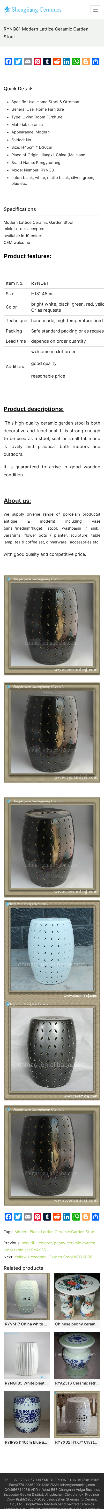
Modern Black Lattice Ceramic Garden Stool (55, 1231)
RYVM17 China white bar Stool (27, 1324)
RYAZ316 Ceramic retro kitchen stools (77, 1383)
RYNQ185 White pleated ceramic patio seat (27, 1383)
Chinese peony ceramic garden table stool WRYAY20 (77, 1324)
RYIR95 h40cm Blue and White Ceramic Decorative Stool (27, 1442)
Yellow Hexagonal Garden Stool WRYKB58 (53, 1256)
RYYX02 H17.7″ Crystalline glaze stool (77, 1442)
